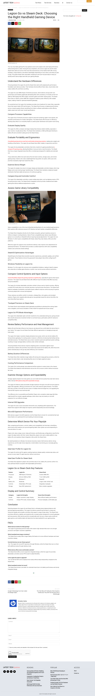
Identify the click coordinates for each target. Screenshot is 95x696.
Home (9, 7)
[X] (12, 23)
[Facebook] (9, 23)
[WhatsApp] (19, 23)
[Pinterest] (16, 23)
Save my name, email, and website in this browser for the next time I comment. (28, 647)
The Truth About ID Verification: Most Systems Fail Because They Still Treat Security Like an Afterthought (48, 592)
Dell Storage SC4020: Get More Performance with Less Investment (34, 684)
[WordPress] (14, 671)
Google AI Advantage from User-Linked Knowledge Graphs (17, 591)
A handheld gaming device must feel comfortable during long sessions (27, 141)
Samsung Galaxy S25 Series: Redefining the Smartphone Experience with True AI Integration (35, 672)
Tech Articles (14, 7)
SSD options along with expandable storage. (27, 380)
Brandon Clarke (12, 20)
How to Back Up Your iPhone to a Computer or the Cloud (57, 687)
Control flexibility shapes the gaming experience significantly (24, 277)
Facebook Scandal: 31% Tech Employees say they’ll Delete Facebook (59, 683)
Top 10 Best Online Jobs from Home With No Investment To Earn (59, 679)
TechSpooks (78, 16)
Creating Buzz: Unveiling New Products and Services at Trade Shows (35, 677)
